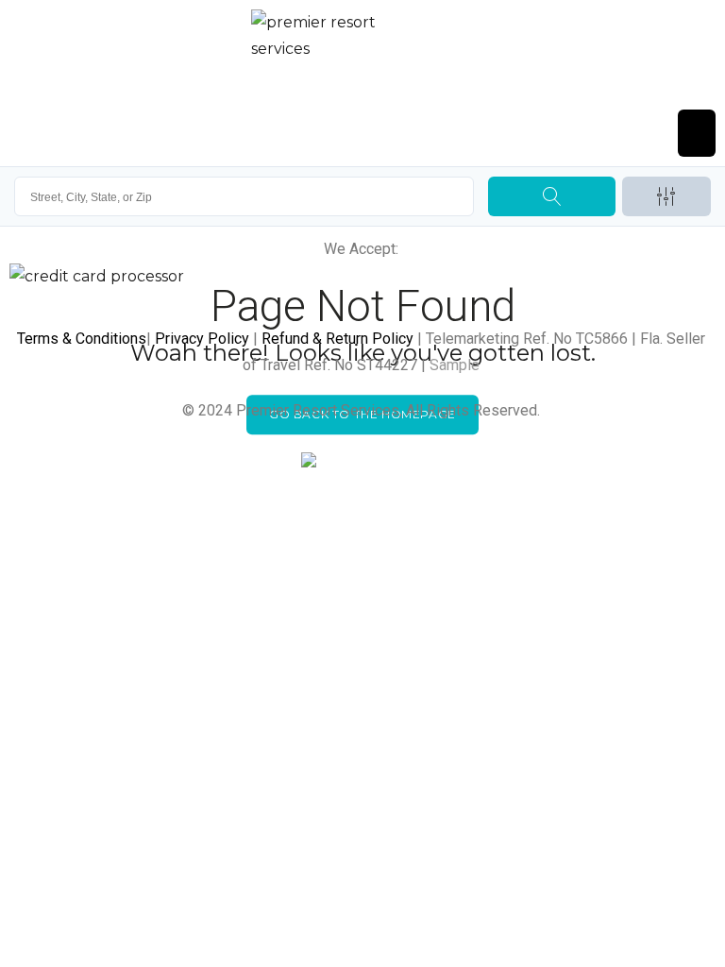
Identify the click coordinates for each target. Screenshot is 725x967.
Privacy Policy (202, 339)
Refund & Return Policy (337, 339)
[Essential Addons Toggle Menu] (697, 133)
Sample (455, 365)
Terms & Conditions (81, 339)
